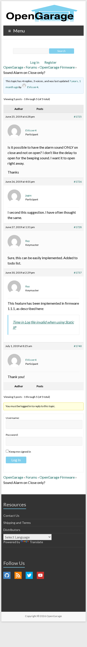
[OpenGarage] (41, 13)
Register (50, 62)
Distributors (11, 530)
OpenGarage (13, 67)
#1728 (78, 227)
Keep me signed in (20, 451)
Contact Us (11, 515)
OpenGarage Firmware (57, 67)
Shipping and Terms (17, 523)
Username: (12, 418)
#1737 (78, 272)
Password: (12, 434)
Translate (36, 542)
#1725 (78, 116)
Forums (31, 67)
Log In (35, 62)
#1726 (78, 181)
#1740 (78, 346)
